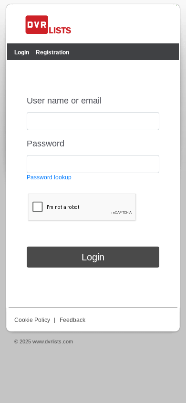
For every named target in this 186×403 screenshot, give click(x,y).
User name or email (64, 100)
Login (93, 257)
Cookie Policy (32, 320)
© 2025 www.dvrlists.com (43, 341)
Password (45, 143)
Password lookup (49, 177)
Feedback (72, 320)
